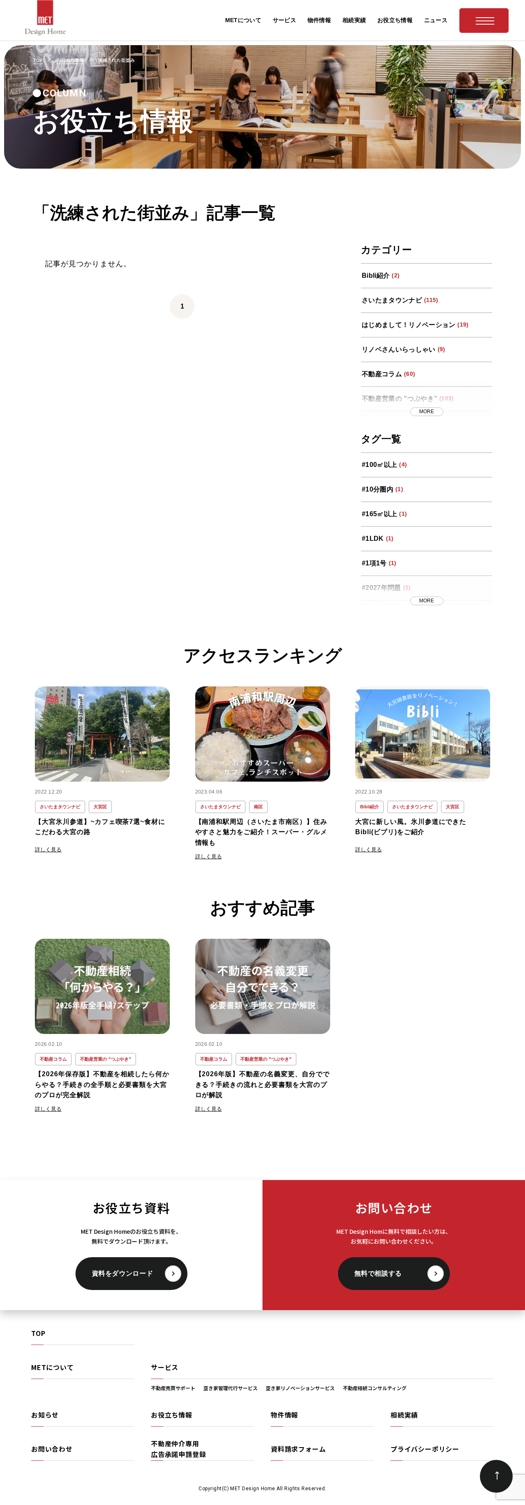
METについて (52, 1367)
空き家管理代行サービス (230, 1387)
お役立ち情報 (171, 1415)
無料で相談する (378, 1273)
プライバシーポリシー (424, 1449)
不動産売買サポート (173, 1387)
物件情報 (284, 1415)
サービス (164, 1367)
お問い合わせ (52, 1449)
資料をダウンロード (122, 1273)
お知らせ (45, 1415)
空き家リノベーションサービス (300, 1387)
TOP (38, 1333)
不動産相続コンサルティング (374, 1387)
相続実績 (404, 1415)
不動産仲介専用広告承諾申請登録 (178, 1449)
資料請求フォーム (298, 1449)
